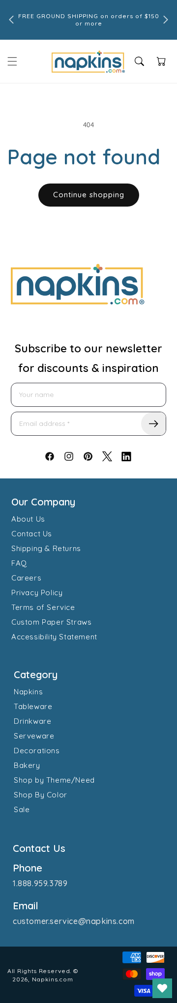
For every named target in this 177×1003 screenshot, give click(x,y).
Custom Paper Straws (51, 622)
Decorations (37, 750)
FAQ (19, 563)
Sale (22, 809)
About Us (28, 519)
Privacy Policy (36, 592)
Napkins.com (52, 979)
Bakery (27, 765)
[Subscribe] (153, 423)
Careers (26, 577)
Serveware (34, 735)
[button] (12, 61)
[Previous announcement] (11, 19)
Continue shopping (88, 194)
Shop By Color (40, 794)
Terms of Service (43, 607)
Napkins (28, 691)
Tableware (33, 706)
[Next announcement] (166, 19)
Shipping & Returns (46, 548)
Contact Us (31, 533)
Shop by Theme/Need (54, 780)
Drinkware (32, 721)
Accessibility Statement (54, 636)
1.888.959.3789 (40, 883)
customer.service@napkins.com (74, 921)
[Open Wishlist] (162, 988)
